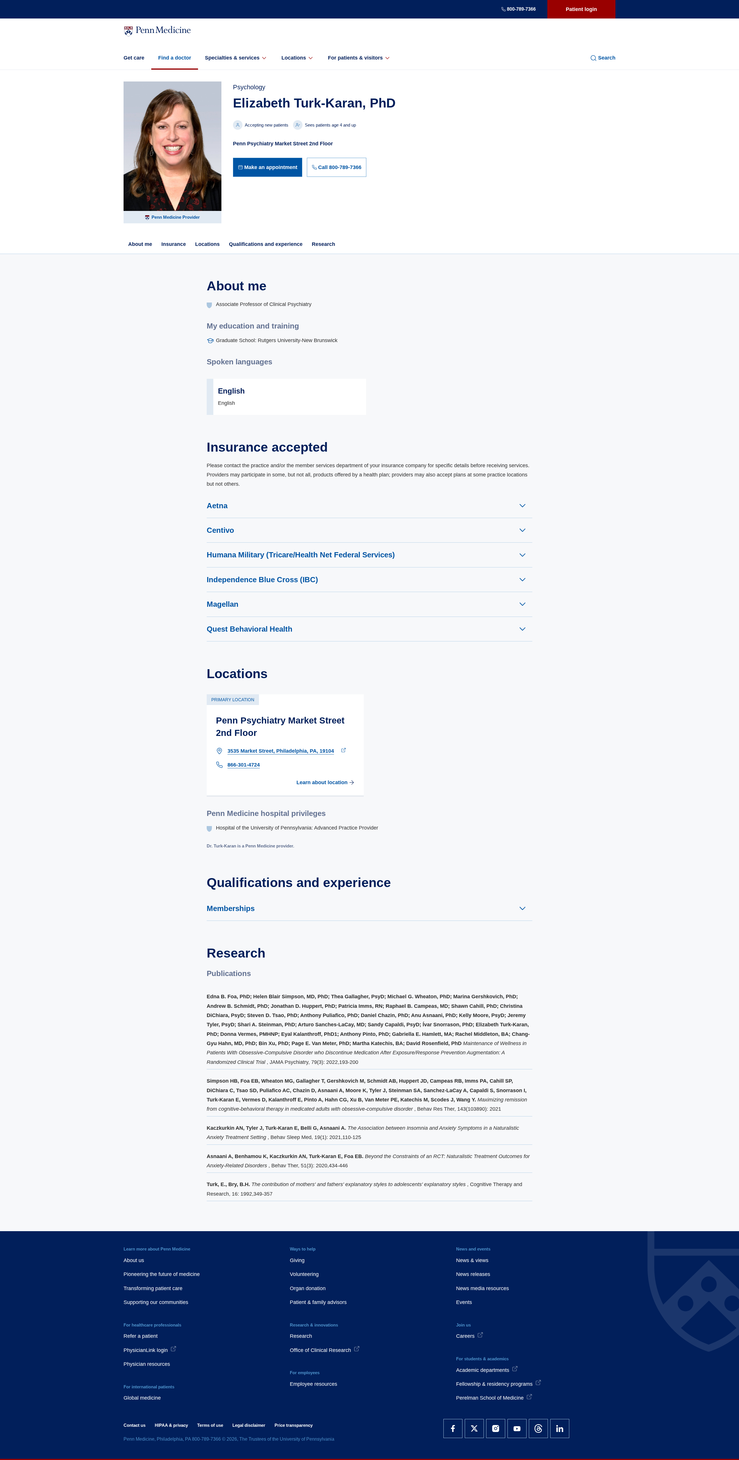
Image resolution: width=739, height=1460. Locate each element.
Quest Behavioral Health (249, 629)
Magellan (222, 604)
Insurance (173, 244)
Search (606, 58)
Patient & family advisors (318, 1302)
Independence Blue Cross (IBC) (262, 579)
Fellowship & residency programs (494, 1384)
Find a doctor (174, 58)
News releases (473, 1274)
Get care (134, 58)
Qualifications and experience (266, 244)
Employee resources (313, 1384)
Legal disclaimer (248, 1425)
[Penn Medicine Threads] (538, 1428)
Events (464, 1302)
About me (140, 244)
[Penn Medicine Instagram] (495, 1428)
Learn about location (322, 782)
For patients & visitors (355, 58)
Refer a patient (141, 1336)
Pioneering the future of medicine (162, 1274)
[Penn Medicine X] (474, 1428)
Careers (465, 1336)
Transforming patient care (153, 1288)
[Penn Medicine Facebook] (453, 1428)
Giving (297, 1260)
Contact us (134, 1425)
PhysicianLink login (146, 1350)
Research (323, 244)
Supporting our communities (156, 1302)
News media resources (482, 1288)
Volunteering (304, 1274)
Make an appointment (270, 167)
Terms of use (210, 1425)
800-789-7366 (521, 9)
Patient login (581, 9)
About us (134, 1260)
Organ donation (308, 1288)
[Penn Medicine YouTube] (517, 1428)
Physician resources (147, 1364)
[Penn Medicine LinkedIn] (559, 1428)
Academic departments (482, 1370)
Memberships (231, 908)
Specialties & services (232, 58)
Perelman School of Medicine (490, 1398)
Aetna (217, 505)
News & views (472, 1260)
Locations (293, 58)
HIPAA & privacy (171, 1425)
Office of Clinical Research (320, 1350)
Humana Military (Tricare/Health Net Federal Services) (301, 554)
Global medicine (142, 1398)
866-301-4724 (243, 765)
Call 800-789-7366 (339, 167)
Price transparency (294, 1425)
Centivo (220, 530)
